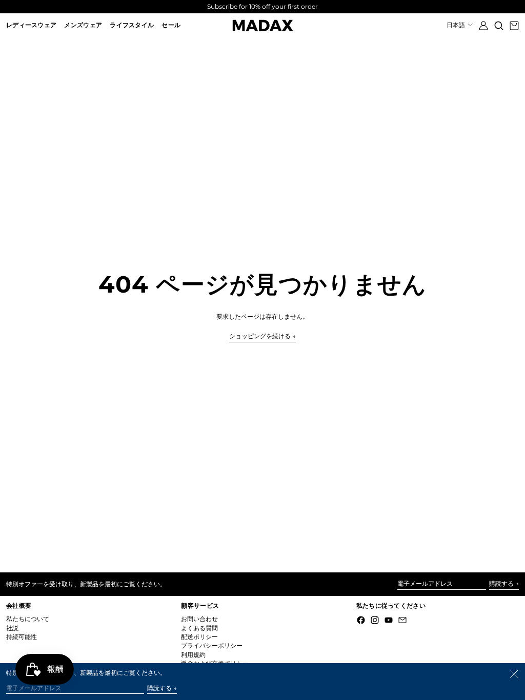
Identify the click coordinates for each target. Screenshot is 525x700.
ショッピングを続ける (260, 336)
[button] (498, 25)
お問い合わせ (199, 619)
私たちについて (27, 619)
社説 (12, 628)
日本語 (457, 25)
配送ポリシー (199, 637)
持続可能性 (21, 637)
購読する (501, 583)
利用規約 (193, 654)
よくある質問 (199, 628)
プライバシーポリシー (212, 645)
